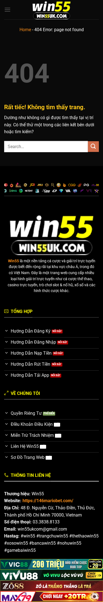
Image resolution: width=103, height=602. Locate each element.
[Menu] (7, 9)
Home (25, 29)
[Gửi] (93, 146)
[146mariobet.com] (51, 9)
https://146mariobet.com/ (48, 500)
